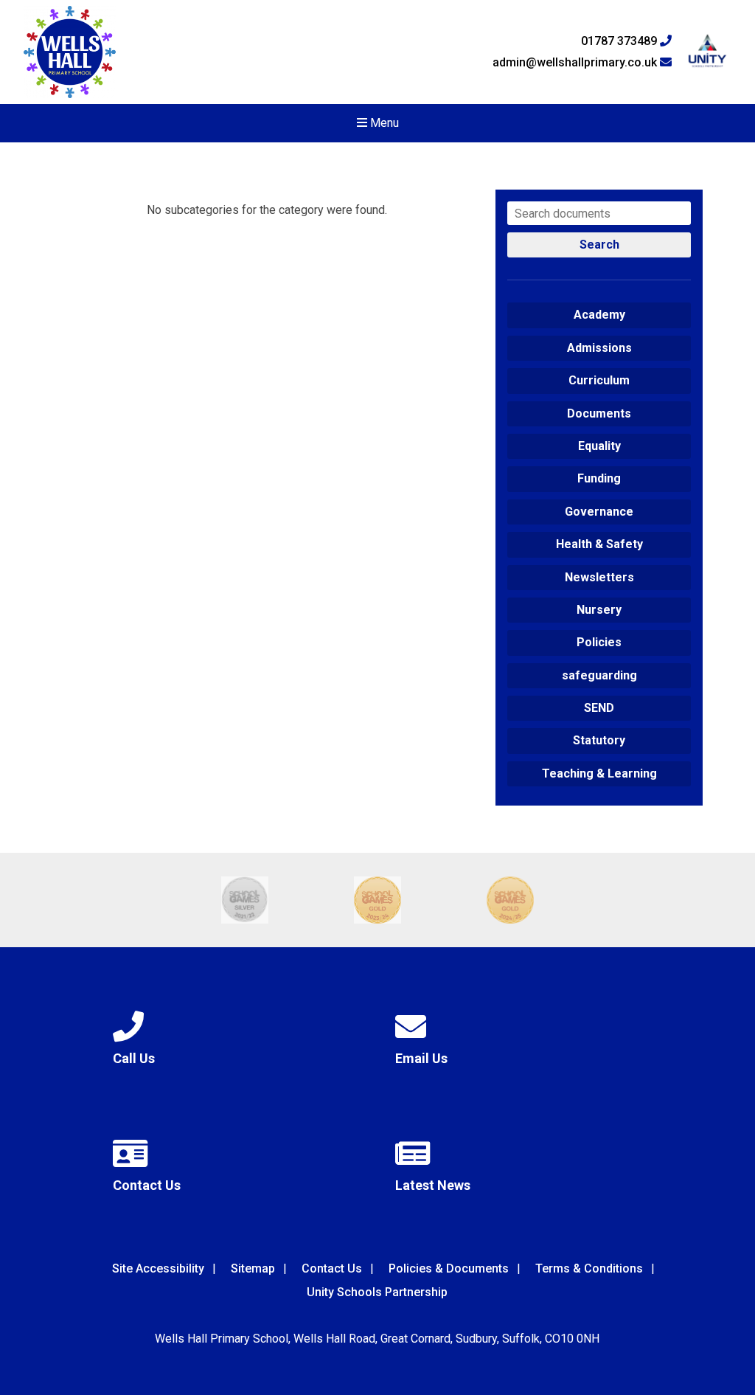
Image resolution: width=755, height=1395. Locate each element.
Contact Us (332, 1268)
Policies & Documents (449, 1268)
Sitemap (253, 1268)
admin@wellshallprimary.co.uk (576, 62)
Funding (599, 478)
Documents (599, 413)
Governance (599, 512)
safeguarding (599, 675)
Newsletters (599, 577)
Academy (599, 315)
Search (599, 245)
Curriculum (599, 380)
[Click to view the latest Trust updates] (707, 52)
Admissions (599, 348)
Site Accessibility (158, 1268)
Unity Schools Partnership (377, 1292)
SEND (599, 708)
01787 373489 (620, 41)
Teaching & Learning (599, 773)
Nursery (599, 610)
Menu (383, 123)
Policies (599, 642)
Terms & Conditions (589, 1268)
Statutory (599, 740)
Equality (599, 446)
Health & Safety (599, 544)
